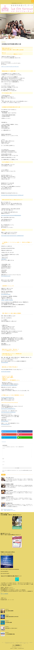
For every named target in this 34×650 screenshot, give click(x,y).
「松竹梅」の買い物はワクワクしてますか (9, 510)
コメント (3, 448)
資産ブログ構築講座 (4, 593)
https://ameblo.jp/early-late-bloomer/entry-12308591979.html (12, 235)
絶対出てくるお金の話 (9, 490)
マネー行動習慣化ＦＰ (17, 645)
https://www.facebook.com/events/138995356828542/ (11, 215)
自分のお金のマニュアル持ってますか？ (11, 628)
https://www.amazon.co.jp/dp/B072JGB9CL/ (9, 385)
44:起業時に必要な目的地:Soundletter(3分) (11, 616)
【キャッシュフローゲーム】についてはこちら (10, 66)
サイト (3, 464)
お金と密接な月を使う (9, 503)
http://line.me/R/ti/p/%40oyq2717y (7, 397)
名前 (3, 458)
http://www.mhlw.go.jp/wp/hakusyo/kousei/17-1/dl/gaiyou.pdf (12, 195)
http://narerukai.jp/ (4, 362)
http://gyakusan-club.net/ (5, 275)
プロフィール (21, 643)
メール (3, 461)
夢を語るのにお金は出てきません (8, 509)
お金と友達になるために (9, 496)
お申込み (25, 643)
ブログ (27, 643)
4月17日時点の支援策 (8, 622)
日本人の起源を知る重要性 (9, 610)
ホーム (2, 642)
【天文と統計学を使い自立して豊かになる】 (9, 642)
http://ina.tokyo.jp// (5, 371)
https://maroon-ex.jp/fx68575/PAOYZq (8, 408)
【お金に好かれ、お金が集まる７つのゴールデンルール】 (22, 642)
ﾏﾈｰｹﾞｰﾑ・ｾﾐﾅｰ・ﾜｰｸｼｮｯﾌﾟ (15, 643)
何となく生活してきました (10, 477)
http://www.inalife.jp (4, 421)
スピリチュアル (4, 441)
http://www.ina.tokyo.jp (5, 424)
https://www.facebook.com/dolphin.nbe (8, 412)
